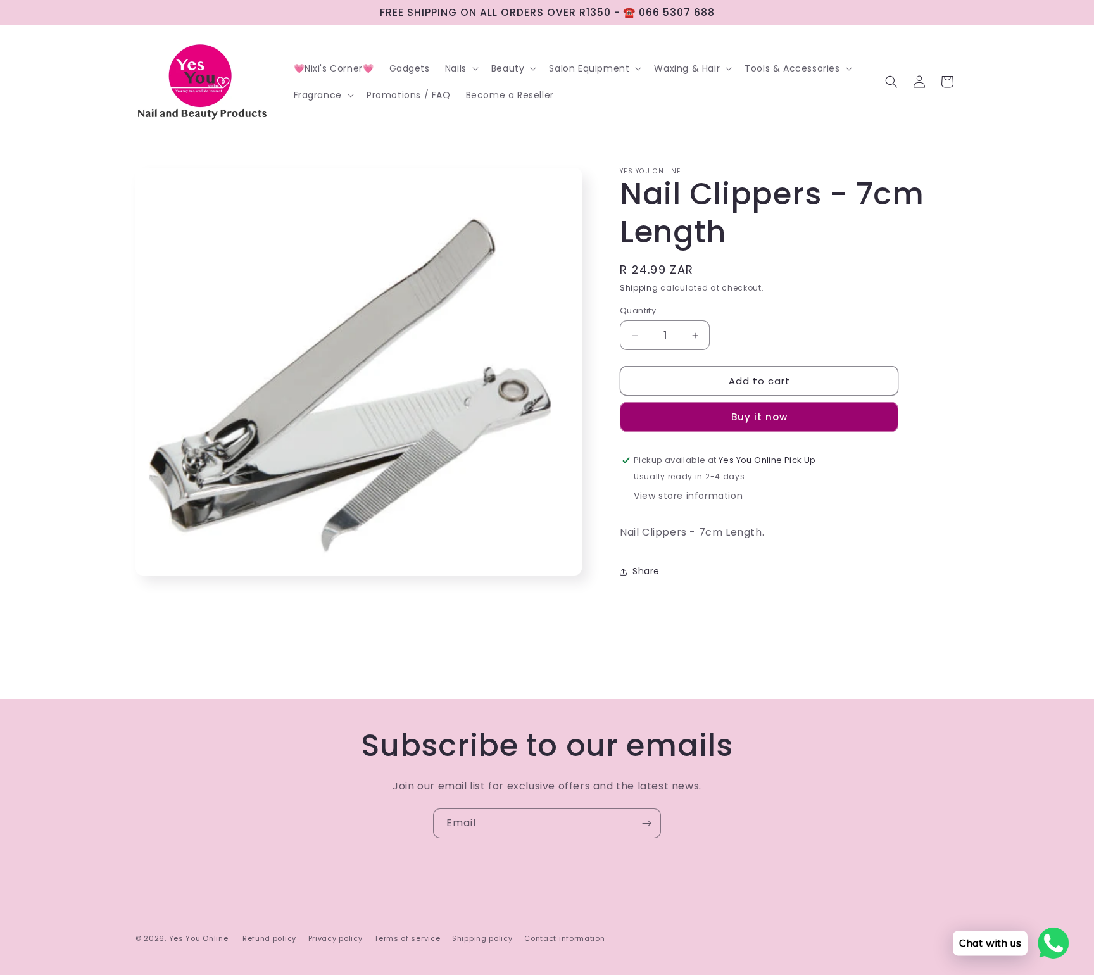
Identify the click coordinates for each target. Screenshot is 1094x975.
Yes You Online (199, 938)
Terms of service (407, 938)
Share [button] (646, 571)
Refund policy (269, 938)
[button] (460, 68)
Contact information (564, 938)
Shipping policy (482, 938)
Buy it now (759, 417)
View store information (688, 495)
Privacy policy (335, 938)
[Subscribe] (646, 823)
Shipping (639, 287)
